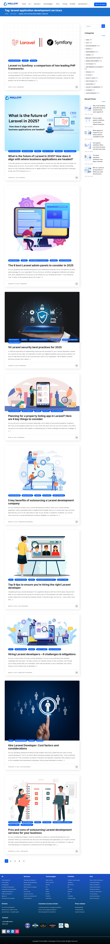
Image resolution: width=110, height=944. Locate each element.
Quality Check (48, 151)
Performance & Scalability (39, 260)
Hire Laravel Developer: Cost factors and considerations (33, 747)
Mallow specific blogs (93, 58)
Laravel (25, 60)
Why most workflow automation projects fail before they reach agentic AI (99, 109)
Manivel (22, 177)
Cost (11, 579)
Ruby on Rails (90, 81)
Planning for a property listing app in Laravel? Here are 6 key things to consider (40, 417)
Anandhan (20, 87)
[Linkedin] (13, 931)
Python (88, 75)
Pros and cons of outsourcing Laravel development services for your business (40, 831)
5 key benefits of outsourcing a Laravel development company (41, 502)
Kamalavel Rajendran (26, 521)
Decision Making (14, 60)
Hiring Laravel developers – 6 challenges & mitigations (42, 654)
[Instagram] (17, 931)
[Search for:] (95, 26)
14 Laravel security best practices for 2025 (35, 347)
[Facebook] (8, 931)
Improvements (27, 151)
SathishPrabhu (23, 606)
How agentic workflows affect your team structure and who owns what (99, 146)
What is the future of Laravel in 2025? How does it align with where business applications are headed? (40, 158)
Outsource (46, 495)
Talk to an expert (100, 4)
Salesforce (89, 84)
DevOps (88, 49)
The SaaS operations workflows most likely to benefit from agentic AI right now (98, 158)
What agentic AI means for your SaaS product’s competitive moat (98, 134)
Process (33, 60)
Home (6, 14)
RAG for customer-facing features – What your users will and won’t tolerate (98, 171)
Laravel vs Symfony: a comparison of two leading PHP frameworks (41, 67)
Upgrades (59, 151)
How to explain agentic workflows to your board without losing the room (98, 121)
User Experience (70, 151)
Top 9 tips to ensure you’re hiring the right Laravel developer (39, 586)
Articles (13, 14)
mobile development (92, 61)
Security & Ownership (70, 339)
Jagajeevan (24, 851)
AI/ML (87, 39)
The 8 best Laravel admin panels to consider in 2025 (40, 265)
